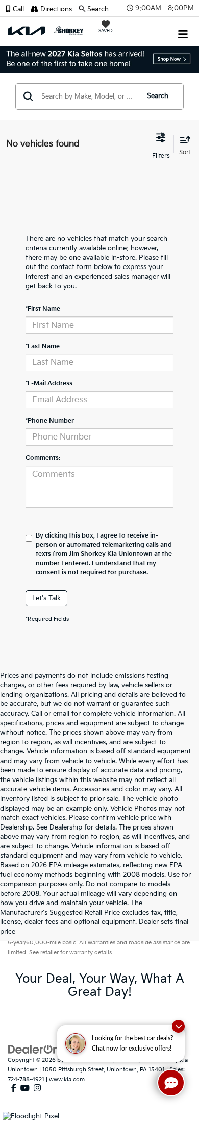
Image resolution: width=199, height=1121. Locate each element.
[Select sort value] (182, 144)
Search (157, 96)
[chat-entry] (171, 1082)
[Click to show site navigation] (183, 30)
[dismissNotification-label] (178, 1026)
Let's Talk (46, 598)
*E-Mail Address (49, 383)
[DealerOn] (34, 1049)
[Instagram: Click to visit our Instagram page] (37, 1088)
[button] (18, 9)
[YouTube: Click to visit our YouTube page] (25, 1088)
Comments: (43, 458)
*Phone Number (50, 421)
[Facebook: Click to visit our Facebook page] (13, 1088)
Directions (55, 9)
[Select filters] (161, 144)
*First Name (43, 309)
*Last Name (43, 346)
